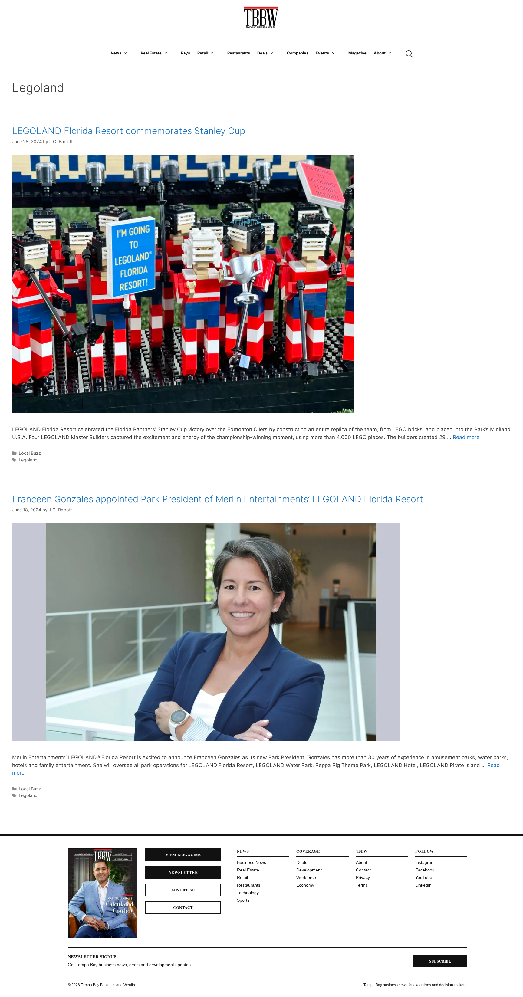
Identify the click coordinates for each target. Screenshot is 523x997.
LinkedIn (423, 885)
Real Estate (151, 53)
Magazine (357, 53)
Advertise (183, 890)
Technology (248, 892)
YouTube (423, 877)
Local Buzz (30, 453)
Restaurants (238, 53)
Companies (297, 53)
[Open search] (409, 53)
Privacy (363, 877)
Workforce (306, 877)
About (380, 53)
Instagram (425, 862)
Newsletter (183, 872)
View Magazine (183, 855)
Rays (185, 53)
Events (322, 53)
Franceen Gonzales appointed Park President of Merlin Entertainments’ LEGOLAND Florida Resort (217, 499)
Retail (202, 53)
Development (309, 869)
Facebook (424, 869)
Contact (183, 907)
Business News (251, 862)
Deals (262, 53)
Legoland (28, 459)
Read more (466, 437)
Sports (243, 900)
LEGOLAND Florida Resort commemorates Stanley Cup (128, 130)
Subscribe (440, 961)
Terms (362, 885)
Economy (305, 885)
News (116, 53)
